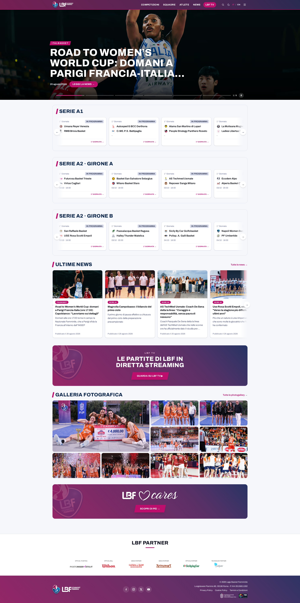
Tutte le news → (239, 264)
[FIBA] (243, 596)
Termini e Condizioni (239, 590)
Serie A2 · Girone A (86, 163)
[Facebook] (126, 589)
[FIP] (228, 596)
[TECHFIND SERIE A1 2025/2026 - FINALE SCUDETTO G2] (174, 465)
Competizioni (150, 4)
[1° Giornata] (81, 131)
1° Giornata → (97, 142)
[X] (141, 589)
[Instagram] (133, 589)
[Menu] (245, 5)
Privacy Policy (206, 590)
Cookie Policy (221, 590)
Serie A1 (71, 111)
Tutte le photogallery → (235, 395)
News (196, 4)
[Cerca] (222, 4)
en (238, 5)
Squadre (169, 4)
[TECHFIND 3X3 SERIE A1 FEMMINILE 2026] (100, 426)
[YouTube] (148, 589)
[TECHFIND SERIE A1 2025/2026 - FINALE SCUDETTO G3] (174, 439)
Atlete (184, 4)
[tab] (70, 95)
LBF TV (209, 4)
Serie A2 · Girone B (86, 216)
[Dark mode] (228, 5)
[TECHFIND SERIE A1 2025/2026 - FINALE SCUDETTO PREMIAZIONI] (76, 465)
